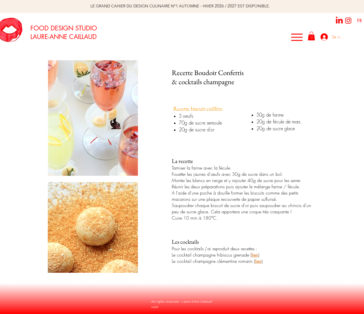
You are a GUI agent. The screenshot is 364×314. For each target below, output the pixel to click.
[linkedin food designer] (339, 20)
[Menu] (296, 37)
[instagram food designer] (348, 20)
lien (255, 255)
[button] (311, 36)
